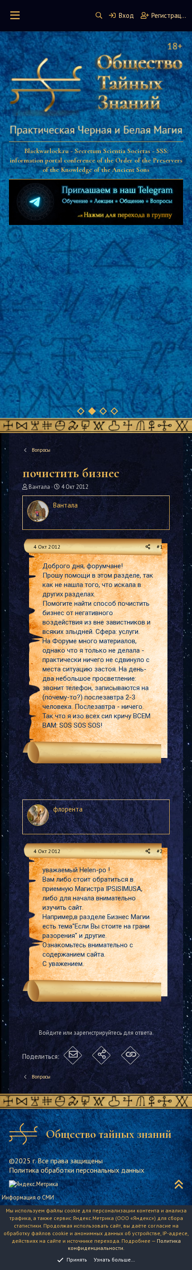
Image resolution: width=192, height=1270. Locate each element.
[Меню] (14, 15)
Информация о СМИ (28, 1197)
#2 (160, 851)
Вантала (39, 487)
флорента (68, 809)
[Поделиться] (148, 547)
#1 (160, 546)
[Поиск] (99, 15)
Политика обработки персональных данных (76, 1170)
